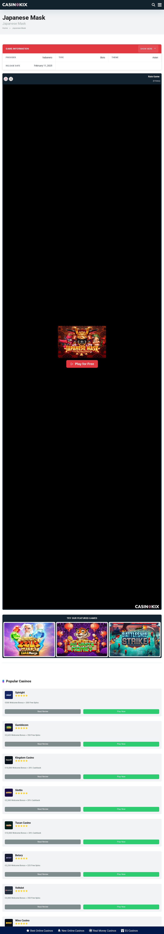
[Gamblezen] (9, 730)
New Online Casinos (73, 930)
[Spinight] (9, 698)
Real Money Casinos (104, 930)
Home (5, 28)
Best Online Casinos (41, 930)
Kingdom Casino (24, 757)
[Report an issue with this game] (6, 79)
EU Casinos (131, 930)
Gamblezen (21, 725)
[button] (82, 342)
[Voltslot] (9, 893)
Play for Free (84, 364)
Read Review (42, 711)
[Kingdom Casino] (9, 763)
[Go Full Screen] (11, 79)
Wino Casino (22, 920)
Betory (19, 855)
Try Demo (29, 639)
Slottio (19, 790)
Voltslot (19, 887)
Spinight (20, 692)
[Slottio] (9, 795)
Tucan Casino (23, 822)
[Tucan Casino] (9, 828)
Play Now (121, 711)
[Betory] (9, 860)
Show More (146, 49)
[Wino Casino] (9, 926)
